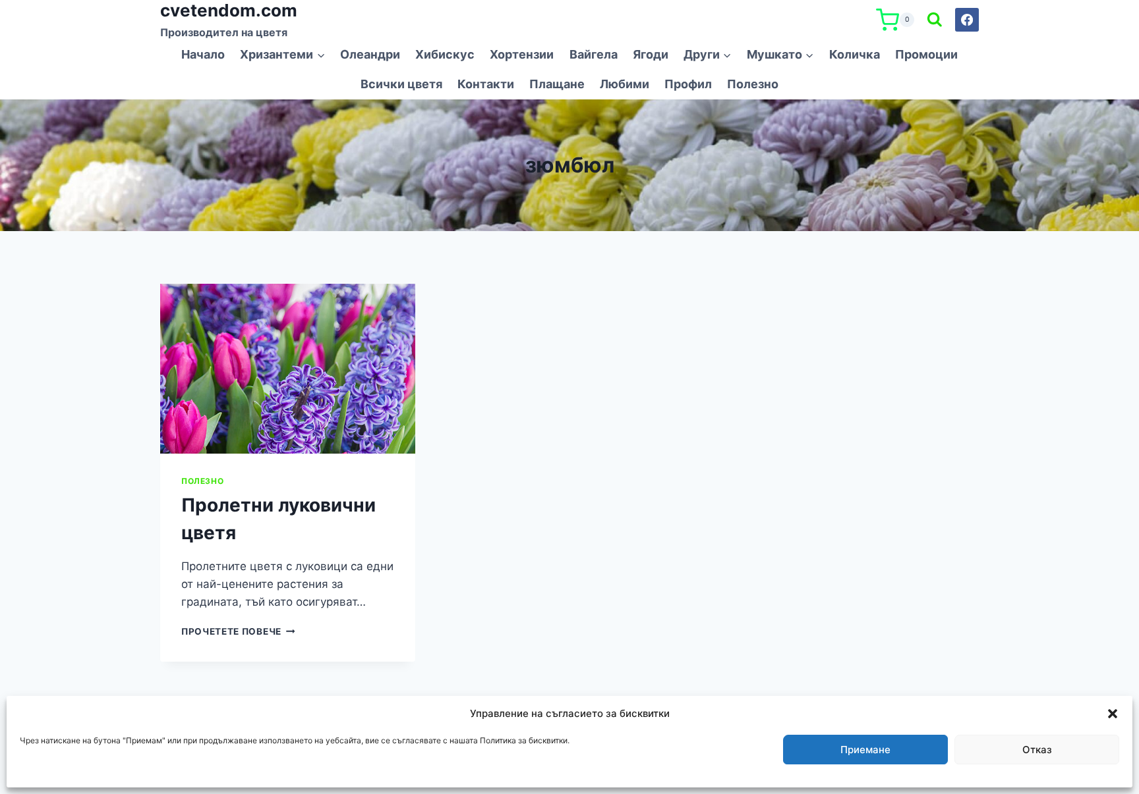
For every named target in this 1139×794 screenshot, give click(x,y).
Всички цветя (401, 84)
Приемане (865, 749)
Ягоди (650, 54)
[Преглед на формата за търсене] (935, 20)
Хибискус (445, 54)
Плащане (557, 84)
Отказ (1037, 749)
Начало (203, 54)
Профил (688, 84)
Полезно (752, 84)
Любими (624, 84)
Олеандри (370, 54)
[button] (1112, 713)
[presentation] (287, 369)
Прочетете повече (238, 631)
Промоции (926, 54)
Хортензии (522, 54)
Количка (854, 54)
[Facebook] (967, 20)
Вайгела (594, 54)
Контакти (485, 84)
